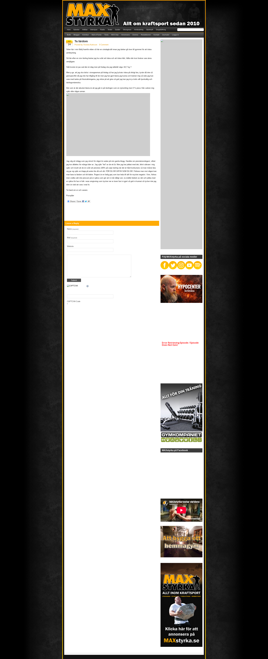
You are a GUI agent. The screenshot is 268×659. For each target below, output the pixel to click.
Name (72, 229)
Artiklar (85, 30)
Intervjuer (93, 30)
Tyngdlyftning (161, 30)
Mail (72, 238)
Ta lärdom (81, 41)
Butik (69, 35)
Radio (102, 30)
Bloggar (77, 35)
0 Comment (103, 45)
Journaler (165, 35)
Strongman (127, 30)
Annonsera (125, 35)
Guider (117, 30)
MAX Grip (115, 35)
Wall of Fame (96, 35)
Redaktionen (146, 35)
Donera (135, 35)
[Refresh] (87, 286)
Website (70, 246)
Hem (69, 30)
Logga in (175, 35)
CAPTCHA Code (73, 301)
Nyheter (76, 30)
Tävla (106, 35)
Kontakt (156, 35)
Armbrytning (138, 30)
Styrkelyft (149, 30)
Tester (110, 30)
